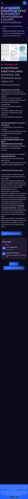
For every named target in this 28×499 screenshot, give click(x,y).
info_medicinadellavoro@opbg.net (12, 117)
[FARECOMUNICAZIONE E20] (2, 2)
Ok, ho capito (12, 497)
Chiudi (17, 497)
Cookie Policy (14, 489)
